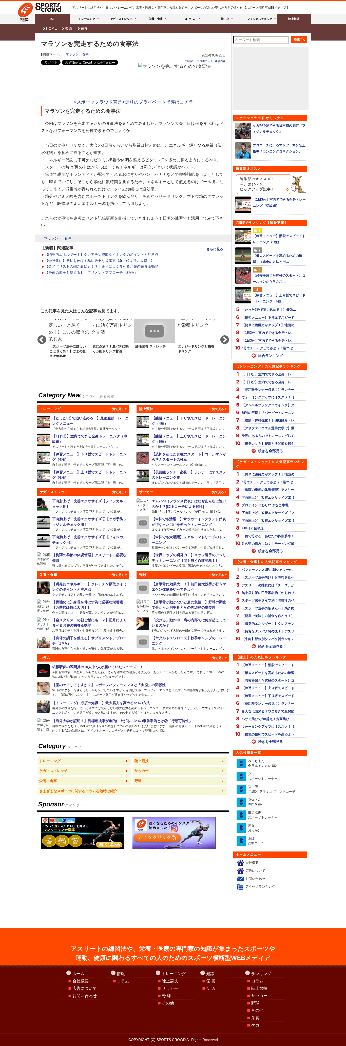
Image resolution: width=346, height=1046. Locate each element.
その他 (168, 1003)
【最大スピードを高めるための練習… (270, 673)
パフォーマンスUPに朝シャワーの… (269, 570)
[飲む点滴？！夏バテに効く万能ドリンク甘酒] (111, 338)
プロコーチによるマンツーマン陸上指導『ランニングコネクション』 (279, 148)
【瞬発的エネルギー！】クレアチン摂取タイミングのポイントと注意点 (101, 255)
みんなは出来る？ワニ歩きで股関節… (270, 711)
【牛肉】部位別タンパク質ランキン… (270, 639)
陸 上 (225, 18)
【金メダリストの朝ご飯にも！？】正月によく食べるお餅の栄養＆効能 (101, 266)
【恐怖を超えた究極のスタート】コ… (270, 680)
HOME (51, 28)
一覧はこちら (84, 761)
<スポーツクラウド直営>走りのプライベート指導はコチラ (133, 102)
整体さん (256, 802)
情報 (121, 974)
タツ (263, 776)
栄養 (84, 28)
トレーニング (87, 18)
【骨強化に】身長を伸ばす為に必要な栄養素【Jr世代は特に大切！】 (99, 261)
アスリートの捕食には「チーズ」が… (270, 585)
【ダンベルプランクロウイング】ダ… (270, 405)
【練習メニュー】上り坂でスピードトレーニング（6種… (279, 298)
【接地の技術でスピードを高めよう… (270, 734)
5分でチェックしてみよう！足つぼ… (269, 348)
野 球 (166, 996)
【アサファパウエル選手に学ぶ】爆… (270, 428)
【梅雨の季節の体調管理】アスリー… (270, 490)
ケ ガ (211, 988)
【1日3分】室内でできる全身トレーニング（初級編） (279, 202)
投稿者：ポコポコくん (199, 61)
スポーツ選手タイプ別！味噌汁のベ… (270, 600)
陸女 (254, 828)
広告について (255, 871)
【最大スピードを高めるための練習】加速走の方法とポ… (277, 258)
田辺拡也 (263, 815)
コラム (190, 18)
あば (256, 841)
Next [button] (222, 337)
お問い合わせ (255, 879)
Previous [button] (39, 337)
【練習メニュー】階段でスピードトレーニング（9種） (279, 239)
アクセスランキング (260, 886)
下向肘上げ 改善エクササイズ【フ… (270, 513)
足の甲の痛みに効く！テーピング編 (268, 544)
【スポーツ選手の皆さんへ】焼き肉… (270, 608)
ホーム (78, 974)
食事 (85, 54)
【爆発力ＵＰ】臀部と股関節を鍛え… (270, 443)
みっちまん (262, 763)
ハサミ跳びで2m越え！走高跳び (265, 719)
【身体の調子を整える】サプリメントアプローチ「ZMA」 (91, 272)
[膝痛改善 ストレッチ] (154, 338)
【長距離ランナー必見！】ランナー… (270, 390)
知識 (68, 28)
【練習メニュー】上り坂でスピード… (270, 688)
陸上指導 (293, 18)
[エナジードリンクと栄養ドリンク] (197, 338)
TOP (52, 18)
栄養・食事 (156, 18)
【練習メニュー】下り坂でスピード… (270, 317)
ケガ (255, 1025)
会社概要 (252, 863)
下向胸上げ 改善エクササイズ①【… (270, 520)
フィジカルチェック (259, 18)
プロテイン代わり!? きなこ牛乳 (265, 505)
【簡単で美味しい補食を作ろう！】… (270, 616)
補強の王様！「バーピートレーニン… (270, 413)
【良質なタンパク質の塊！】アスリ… (270, 631)
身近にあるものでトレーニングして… (270, 436)
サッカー (170, 988)
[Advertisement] (133, 84)
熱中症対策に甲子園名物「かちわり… (270, 593)
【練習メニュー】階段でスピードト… (270, 665)
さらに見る (215, 249)
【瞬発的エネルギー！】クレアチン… (270, 624)
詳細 (83, 423)
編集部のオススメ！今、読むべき (257, 184)
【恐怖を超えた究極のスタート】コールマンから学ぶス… (279, 278)
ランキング (261, 974)
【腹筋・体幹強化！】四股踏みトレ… (270, 420)
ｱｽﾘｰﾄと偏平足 (253, 528)
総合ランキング (270, 356)
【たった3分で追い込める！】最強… (269, 310)
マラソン (72, 54)
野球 (255, 1003)
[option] (69, 338)
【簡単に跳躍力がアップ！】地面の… (270, 325)
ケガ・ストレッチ (121, 18)
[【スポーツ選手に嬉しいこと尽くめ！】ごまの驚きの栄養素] (69, 338)
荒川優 (272, 789)
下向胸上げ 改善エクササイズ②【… (270, 497)
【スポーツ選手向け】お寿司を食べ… (270, 577)
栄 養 (211, 981)
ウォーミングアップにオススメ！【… (270, 397)
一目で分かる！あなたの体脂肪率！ (268, 536)
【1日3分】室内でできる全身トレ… (268, 333)
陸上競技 (170, 981)
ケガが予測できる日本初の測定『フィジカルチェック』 (279, 128)
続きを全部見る (270, 451)
